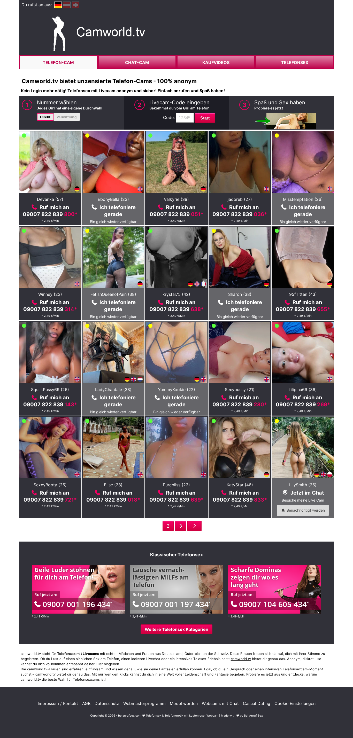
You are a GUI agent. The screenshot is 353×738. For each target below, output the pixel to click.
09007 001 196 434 (77, 604)
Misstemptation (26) (303, 199)
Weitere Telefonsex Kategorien (176, 629)
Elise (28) (113, 484)
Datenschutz (107, 703)
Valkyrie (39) (176, 199)
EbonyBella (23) (113, 199)
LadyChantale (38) (113, 389)
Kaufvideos (215, 62)
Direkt (45, 117)
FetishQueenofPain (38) (113, 294)
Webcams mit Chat (220, 703)
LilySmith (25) (303, 484)
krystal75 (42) (176, 294)
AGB (86, 703)
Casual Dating (256, 703)
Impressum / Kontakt (58, 703)
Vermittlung (67, 117)
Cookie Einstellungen (295, 703)
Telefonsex (294, 62)
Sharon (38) (239, 294)
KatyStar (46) (240, 484)
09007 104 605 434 (274, 604)
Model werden (184, 703)
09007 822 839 (50, 214)
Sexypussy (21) (240, 389)
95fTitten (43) (303, 294)
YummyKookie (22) (176, 389)
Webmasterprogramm (144, 703)
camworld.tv (241, 659)
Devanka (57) (50, 199)
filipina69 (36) (303, 389)
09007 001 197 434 (175, 604)
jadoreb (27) (240, 199)
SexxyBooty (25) (50, 484)
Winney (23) (50, 294)
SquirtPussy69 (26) (50, 389)
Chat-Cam (137, 62)
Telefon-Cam (58, 62)
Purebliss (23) (176, 484)
